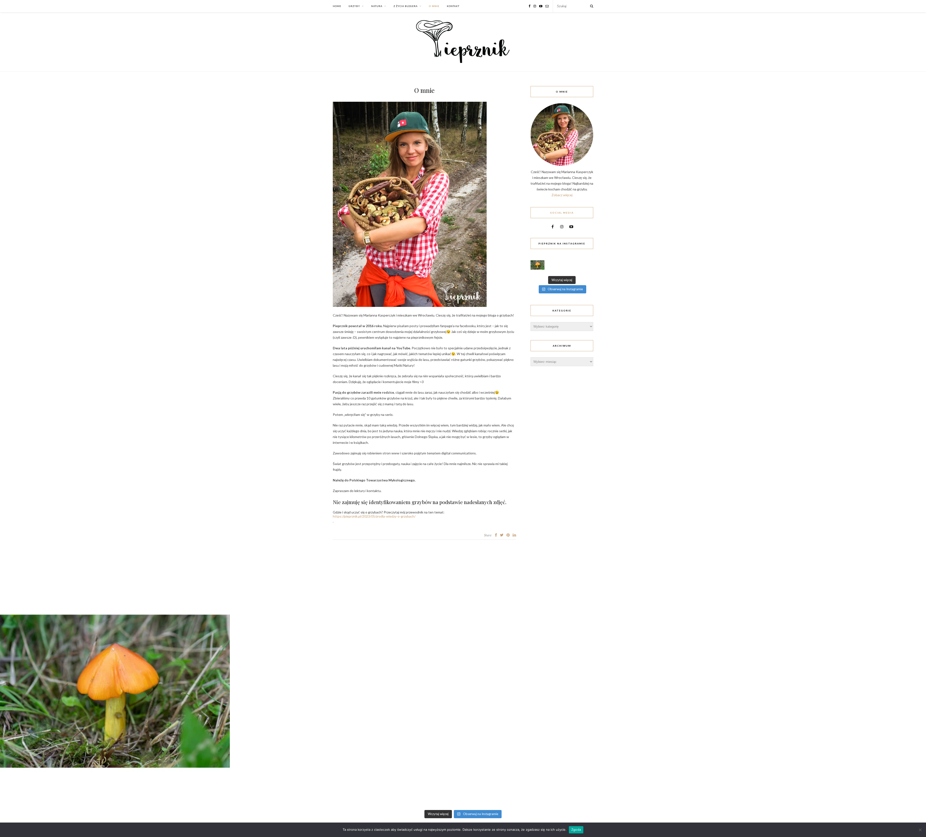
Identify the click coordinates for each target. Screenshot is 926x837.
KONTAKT (453, 6)
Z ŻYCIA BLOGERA (406, 6)
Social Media (562, 212)
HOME (337, 6)
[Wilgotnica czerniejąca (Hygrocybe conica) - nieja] (538, 265)
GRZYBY (354, 6)
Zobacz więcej (562, 195)
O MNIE (434, 6)
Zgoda (576, 829)
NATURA (376, 6)
